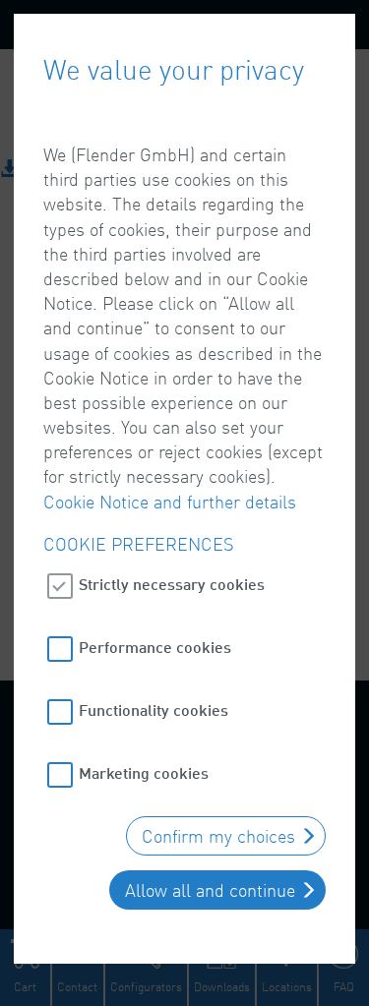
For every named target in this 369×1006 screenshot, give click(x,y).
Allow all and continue (210, 890)
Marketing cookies (144, 772)
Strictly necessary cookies (172, 583)
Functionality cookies (153, 709)
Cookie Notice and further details (169, 501)
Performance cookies (155, 646)
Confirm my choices (218, 836)
